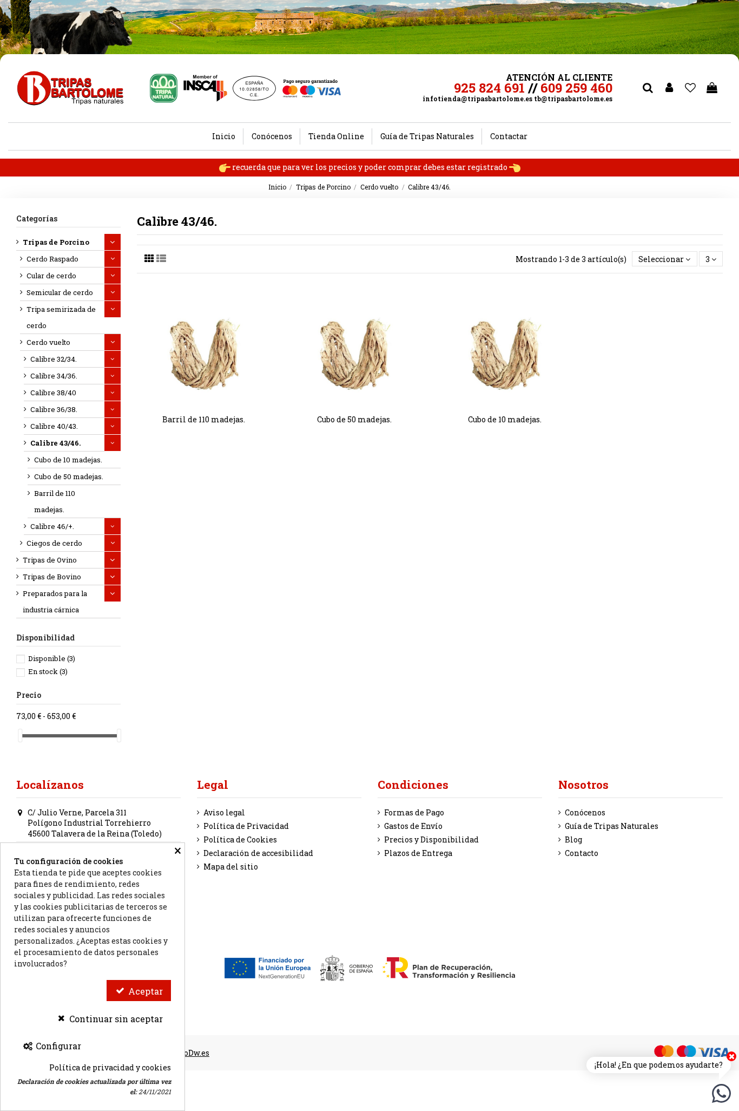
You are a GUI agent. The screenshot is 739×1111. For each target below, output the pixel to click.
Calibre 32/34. (53, 359)
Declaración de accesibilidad (258, 853)
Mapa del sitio (230, 866)
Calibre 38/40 (53, 392)
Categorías (36, 218)
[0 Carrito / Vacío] (712, 88)
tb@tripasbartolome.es (573, 98)
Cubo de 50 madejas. (354, 419)
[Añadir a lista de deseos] (196, 403)
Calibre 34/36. (53, 376)
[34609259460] (721, 1092)
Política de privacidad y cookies (110, 1067)
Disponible (51, 658)
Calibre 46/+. (52, 526)
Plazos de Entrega (418, 853)
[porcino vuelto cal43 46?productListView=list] (161, 258)
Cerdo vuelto (48, 342)
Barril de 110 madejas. (203, 419)
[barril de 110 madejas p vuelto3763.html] (204, 348)
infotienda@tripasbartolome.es (477, 98)
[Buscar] (648, 88)
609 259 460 (576, 87)
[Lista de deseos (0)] (691, 88)
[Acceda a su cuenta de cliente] (669, 88)
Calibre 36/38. (53, 409)
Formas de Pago (414, 812)
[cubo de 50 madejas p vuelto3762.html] (354, 348)
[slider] (20, 735)
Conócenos (585, 812)
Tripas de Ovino (50, 560)
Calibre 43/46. (55, 443)
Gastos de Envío (413, 826)
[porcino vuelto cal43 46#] (211, 403)
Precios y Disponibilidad (431, 839)
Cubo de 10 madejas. (505, 419)
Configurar (57, 1045)
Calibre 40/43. (54, 426)
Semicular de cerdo (60, 292)
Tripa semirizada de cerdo (61, 317)
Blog (573, 839)
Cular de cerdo (51, 275)
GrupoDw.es (187, 1053)
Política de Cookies (240, 839)
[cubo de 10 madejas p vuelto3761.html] (505, 348)
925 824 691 (489, 87)
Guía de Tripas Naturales (611, 826)
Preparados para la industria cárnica (55, 602)
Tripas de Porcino (56, 242)
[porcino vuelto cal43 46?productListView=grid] (149, 258)
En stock (48, 671)
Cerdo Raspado (52, 259)
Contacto (581, 853)
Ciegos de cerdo (54, 543)
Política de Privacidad (246, 826)
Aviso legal (224, 812)
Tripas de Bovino (52, 576)
